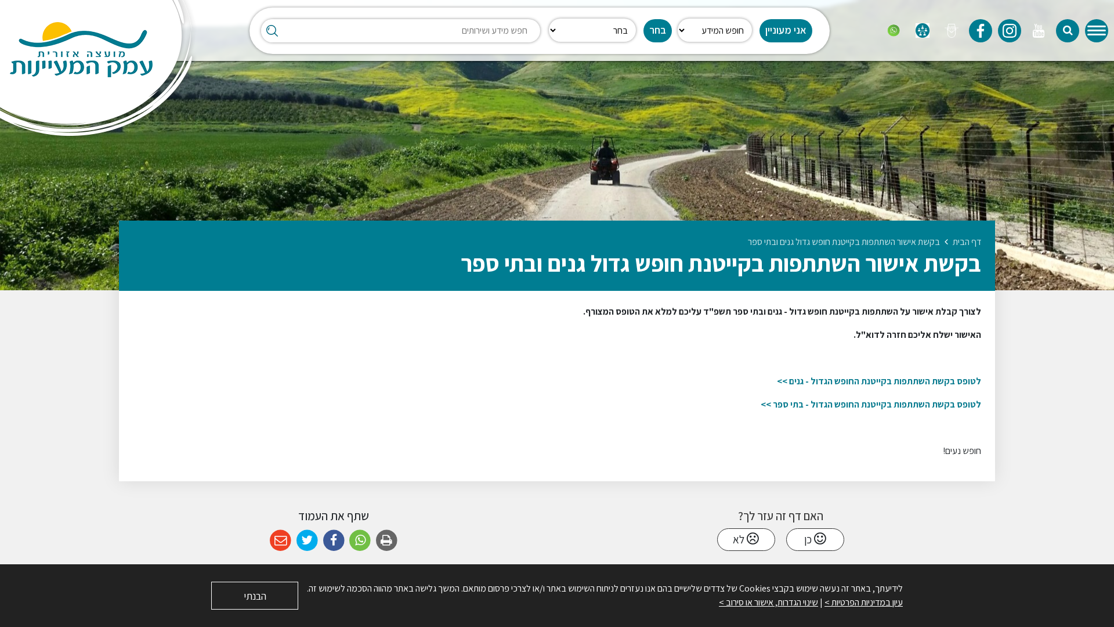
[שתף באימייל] (280, 540)
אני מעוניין (785, 30)
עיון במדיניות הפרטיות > (863, 602)
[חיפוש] (1067, 30)
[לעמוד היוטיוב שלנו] (1038, 30)
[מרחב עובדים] (922, 30)
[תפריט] (1096, 30)
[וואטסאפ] (893, 30)
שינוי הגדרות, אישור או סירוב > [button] (768, 602)
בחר (657, 30)
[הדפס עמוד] (386, 540)
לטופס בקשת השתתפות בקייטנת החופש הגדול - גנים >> (879, 381)
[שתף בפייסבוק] (333, 540)
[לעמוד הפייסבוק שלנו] (980, 30)
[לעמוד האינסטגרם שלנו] (1009, 30)
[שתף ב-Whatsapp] (360, 540)
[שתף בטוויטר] (307, 540)
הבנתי (255, 596)
